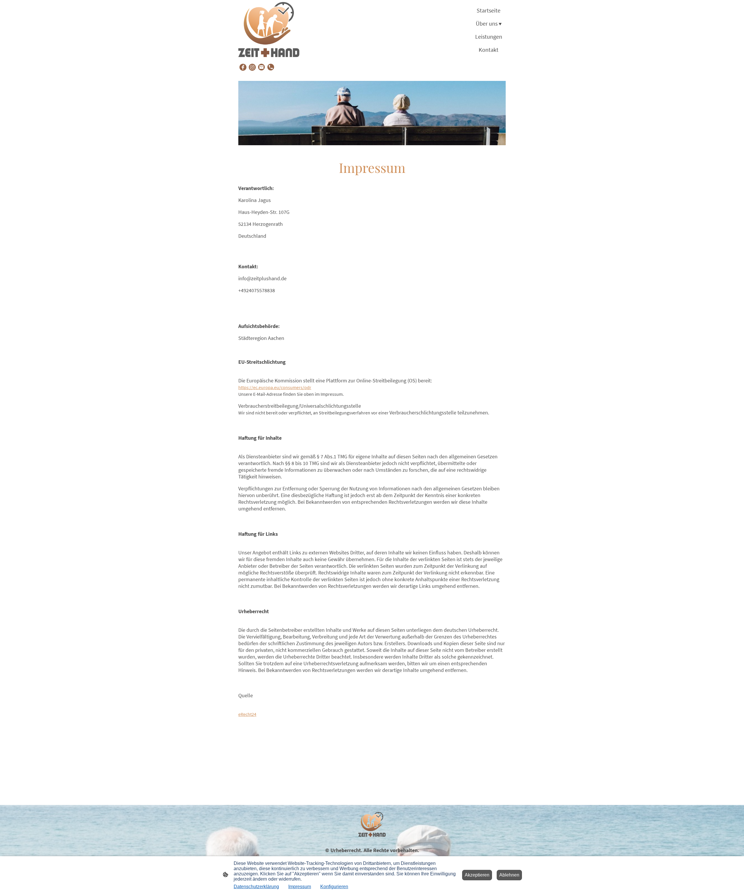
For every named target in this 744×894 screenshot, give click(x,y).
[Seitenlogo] (268, 30)
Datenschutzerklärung (256, 886)
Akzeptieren (477, 874)
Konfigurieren (334, 886)
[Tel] (270, 67)
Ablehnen (509, 874)
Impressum (299, 886)
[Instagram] (252, 67)
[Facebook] (242, 67)
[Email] (261, 67)
